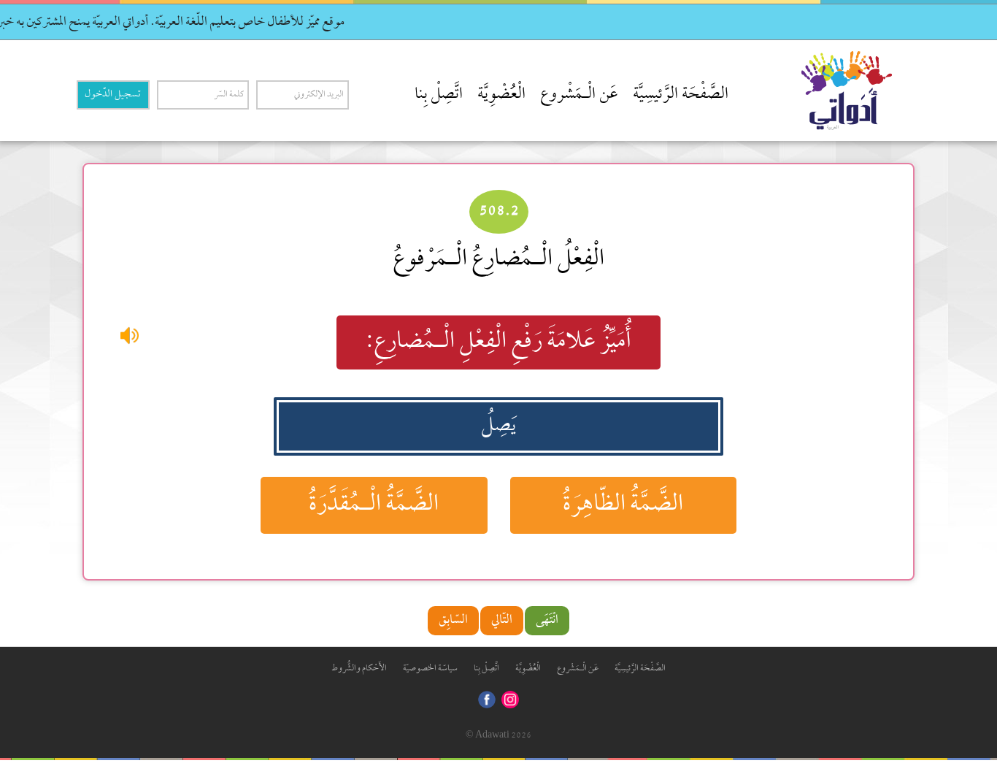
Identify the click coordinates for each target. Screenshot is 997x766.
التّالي (501, 620)
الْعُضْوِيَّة (501, 95)
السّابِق (453, 620)
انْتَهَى (547, 620)
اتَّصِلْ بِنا (439, 95)
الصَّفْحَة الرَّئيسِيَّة (680, 95)
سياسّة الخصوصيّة (430, 668)
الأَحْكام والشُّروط (359, 668)
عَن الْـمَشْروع (579, 95)
